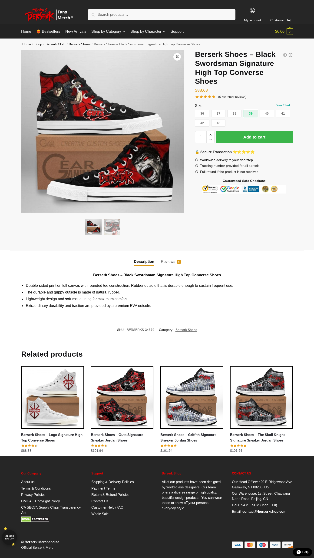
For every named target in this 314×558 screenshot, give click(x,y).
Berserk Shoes (79, 44)
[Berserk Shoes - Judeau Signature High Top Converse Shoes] (290, 55)
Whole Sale (100, 514)
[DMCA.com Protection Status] (35, 521)
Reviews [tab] (168, 262)
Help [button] (305, 552)
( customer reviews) (232, 97)
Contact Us (100, 501)
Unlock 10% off (9, 537)
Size (198, 106)
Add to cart (254, 137)
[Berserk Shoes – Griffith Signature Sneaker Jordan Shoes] (192, 397)
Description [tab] (144, 262)
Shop (38, 44)
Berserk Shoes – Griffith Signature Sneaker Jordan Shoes (188, 437)
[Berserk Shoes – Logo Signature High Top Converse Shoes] (52, 397)
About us (28, 482)
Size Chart (283, 105)
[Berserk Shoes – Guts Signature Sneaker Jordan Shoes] (122, 397)
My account (252, 20)
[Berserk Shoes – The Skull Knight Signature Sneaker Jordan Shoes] (261, 397)
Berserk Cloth (56, 44)
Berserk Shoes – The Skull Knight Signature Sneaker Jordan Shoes (257, 437)
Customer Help (281, 20)
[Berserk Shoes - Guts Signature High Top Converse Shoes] (285, 55)
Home (26, 44)
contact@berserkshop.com (264, 511)
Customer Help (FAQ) (108, 507)
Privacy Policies (33, 495)
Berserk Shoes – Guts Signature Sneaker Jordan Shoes (117, 437)
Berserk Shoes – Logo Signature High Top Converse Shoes (52, 437)
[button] (177, 57)
